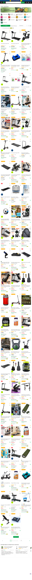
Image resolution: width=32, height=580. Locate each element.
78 (21, 540)
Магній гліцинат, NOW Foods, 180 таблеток (25, 439)
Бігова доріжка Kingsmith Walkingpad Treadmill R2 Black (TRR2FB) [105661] (25, 153)
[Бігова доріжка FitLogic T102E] (16, 145)
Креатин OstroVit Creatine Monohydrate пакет (25, 197)
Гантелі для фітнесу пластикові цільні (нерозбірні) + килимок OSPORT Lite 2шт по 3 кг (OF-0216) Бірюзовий (25, 483)
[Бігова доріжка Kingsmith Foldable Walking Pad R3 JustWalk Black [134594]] (5, 167)
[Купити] (9, 46)
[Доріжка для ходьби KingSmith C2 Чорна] (5, 189)
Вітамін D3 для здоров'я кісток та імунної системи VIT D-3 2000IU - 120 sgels (15, 330)
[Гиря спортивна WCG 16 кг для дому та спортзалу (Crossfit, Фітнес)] (16, 344)
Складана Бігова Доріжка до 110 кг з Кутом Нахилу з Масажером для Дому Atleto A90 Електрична (26, 175)
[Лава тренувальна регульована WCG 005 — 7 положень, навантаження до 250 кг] (5, 519)
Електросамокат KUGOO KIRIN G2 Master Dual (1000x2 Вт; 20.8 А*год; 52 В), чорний (5, 417)
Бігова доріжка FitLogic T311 (15, 43)
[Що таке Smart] (13, 28)
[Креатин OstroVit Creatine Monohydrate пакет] (26, 189)
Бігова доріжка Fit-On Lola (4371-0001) (25, 263)
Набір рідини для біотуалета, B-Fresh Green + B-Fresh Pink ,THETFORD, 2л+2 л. (15, 87)
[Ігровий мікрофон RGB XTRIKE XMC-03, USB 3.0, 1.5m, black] (5, 254)
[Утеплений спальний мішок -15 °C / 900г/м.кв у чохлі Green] (26, 453)
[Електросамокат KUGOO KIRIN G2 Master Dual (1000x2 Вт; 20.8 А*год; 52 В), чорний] (5, 409)
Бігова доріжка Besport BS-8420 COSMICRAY (5, 395)
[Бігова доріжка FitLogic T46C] (16, 453)
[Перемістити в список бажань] (9, 30)
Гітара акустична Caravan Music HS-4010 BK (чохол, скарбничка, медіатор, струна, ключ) (15, 374)
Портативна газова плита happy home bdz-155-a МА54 (15, 263)
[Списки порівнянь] (28, 2)
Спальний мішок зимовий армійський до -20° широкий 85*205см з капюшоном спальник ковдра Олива (26, 241)
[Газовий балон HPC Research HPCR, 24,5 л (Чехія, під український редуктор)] (5, 300)
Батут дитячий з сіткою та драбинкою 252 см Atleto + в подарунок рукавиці (15, 197)
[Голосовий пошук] (20, 2)
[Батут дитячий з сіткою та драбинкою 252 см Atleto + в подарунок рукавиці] (16, 189)
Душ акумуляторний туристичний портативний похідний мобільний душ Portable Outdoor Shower (26, 505)
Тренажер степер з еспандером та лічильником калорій (5, 109)
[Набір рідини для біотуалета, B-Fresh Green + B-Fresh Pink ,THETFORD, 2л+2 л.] (16, 79)
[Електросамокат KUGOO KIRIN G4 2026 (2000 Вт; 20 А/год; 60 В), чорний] (5, 57)
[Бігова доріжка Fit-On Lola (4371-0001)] (26, 254)
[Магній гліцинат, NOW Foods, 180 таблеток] (26, 431)
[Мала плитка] (30, 26)
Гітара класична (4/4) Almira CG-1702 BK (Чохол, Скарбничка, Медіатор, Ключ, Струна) (25, 286)
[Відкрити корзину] (30, 2)
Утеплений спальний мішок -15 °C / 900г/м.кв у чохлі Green (26, 461)
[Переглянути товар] (1, 64)
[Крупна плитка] (29, 26)
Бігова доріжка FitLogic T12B (5, 43)
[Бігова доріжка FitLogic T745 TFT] (16, 497)
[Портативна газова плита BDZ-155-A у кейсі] (5, 497)
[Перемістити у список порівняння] (9, 32)
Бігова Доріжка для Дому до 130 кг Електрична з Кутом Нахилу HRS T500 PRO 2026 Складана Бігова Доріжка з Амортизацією (15, 286)
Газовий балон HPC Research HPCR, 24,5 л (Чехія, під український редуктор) (5, 308)
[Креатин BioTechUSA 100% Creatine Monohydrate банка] (5, 322)
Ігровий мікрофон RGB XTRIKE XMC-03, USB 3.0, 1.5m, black (5, 263)
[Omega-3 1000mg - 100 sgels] (16, 475)
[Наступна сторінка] (29, 541)
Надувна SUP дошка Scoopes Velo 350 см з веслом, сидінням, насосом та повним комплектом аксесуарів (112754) (5, 461)
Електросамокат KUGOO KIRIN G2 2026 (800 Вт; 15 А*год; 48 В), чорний (5, 153)
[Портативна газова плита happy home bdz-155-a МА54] (16, 254)
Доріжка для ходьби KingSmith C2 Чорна (5, 197)
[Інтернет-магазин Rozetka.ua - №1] (4, 2)
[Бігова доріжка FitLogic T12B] (5, 36)
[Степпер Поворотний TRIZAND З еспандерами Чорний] (16, 167)
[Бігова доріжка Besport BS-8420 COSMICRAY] (5, 387)
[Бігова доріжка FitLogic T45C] (26, 79)
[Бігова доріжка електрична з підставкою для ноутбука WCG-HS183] (5, 79)
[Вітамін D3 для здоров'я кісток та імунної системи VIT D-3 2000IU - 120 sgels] (16, 322)
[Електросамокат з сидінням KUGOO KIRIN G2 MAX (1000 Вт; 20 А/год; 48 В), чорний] (16, 300)
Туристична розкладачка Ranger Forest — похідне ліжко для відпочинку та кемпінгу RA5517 (25, 308)
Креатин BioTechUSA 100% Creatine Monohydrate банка (5, 330)
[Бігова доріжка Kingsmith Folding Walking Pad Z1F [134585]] (5, 366)
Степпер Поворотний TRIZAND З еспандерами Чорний (15, 175)
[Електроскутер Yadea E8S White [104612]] (5, 475)
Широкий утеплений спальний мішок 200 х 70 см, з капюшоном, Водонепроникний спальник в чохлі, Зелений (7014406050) (26, 417)
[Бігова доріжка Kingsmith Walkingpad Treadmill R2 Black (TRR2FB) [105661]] (26, 145)
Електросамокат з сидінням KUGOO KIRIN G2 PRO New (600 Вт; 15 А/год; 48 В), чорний (15, 109)
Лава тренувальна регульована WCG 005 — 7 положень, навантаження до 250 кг (5, 527)
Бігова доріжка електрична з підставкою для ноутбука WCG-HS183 (5, 87)
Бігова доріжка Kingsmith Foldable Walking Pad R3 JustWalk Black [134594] (5, 175)
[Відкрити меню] (1, 2)
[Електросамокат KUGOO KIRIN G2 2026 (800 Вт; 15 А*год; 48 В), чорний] (5, 145)
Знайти (23, 2)
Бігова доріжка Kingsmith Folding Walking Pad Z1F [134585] (5, 374)
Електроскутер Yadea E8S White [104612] (5, 483)
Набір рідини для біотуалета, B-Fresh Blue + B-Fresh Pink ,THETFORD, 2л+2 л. (25, 66)
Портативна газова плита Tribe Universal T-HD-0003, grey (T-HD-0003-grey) (15, 527)
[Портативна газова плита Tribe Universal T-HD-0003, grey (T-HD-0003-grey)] (16, 519)
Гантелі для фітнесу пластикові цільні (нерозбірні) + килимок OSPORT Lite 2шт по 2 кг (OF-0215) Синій (15, 66)
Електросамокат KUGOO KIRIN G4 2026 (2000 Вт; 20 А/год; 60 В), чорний (5, 66)
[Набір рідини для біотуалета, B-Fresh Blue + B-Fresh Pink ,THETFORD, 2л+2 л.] (26, 57)
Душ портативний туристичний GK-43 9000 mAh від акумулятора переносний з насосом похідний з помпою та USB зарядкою (26, 219)
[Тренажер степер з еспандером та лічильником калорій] (5, 101)
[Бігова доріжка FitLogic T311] (16, 36)
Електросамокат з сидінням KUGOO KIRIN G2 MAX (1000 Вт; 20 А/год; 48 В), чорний (15, 308)
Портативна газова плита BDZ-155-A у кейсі (5, 505)
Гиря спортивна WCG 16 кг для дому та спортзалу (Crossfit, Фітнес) (15, 352)
